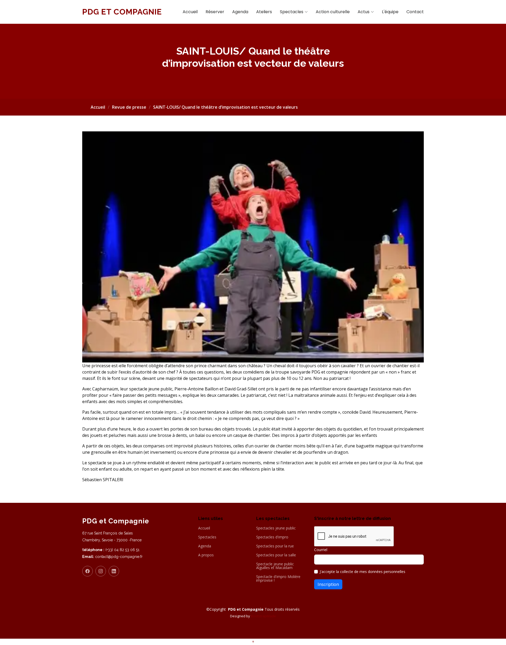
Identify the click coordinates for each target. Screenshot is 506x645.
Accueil (190, 12)
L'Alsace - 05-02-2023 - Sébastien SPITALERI (253, 74)
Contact (415, 12)
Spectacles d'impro (272, 537)
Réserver (215, 12)
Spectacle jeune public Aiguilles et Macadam (275, 566)
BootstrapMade (263, 616)
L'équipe (390, 12)
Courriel (320, 549)
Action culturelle (333, 12)
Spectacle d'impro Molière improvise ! (278, 578)
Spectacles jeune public (276, 528)
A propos (206, 555)
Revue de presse (129, 107)
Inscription (328, 584)
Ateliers (264, 12)
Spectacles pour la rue (275, 546)
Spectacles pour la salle (276, 555)
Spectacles (207, 537)
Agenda (240, 12)
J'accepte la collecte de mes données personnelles (362, 571)
